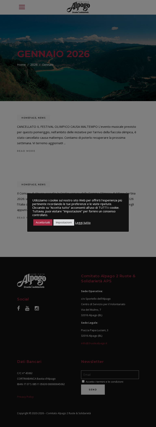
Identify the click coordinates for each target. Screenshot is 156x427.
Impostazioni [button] (64, 222)
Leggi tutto (83, 222)
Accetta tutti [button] (43, 222)
